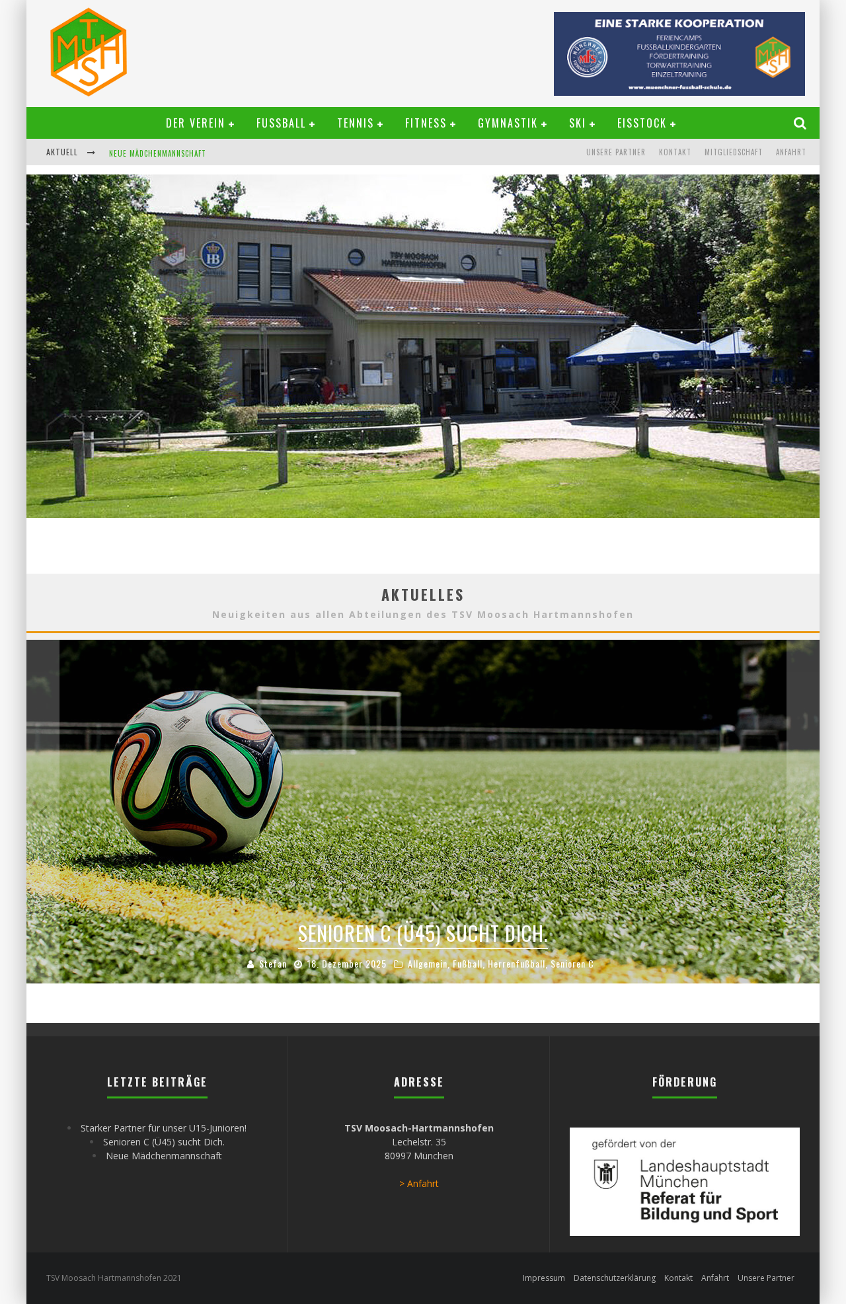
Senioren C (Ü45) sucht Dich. (164, 1141)
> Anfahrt (419, 1183)
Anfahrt (791, 152)
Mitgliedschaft (734, 152)
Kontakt (675, 152)
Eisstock (642, 123)
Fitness (426, 123)
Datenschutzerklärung (615, 1278)
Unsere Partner (616, 152)
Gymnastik (508, 123)
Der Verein (195, 123)
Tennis (355, 123)
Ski (577, 123)
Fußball (281, 123)
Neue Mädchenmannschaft (157, 153)
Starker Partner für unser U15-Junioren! (164, 1128)
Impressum (544, 1278)
